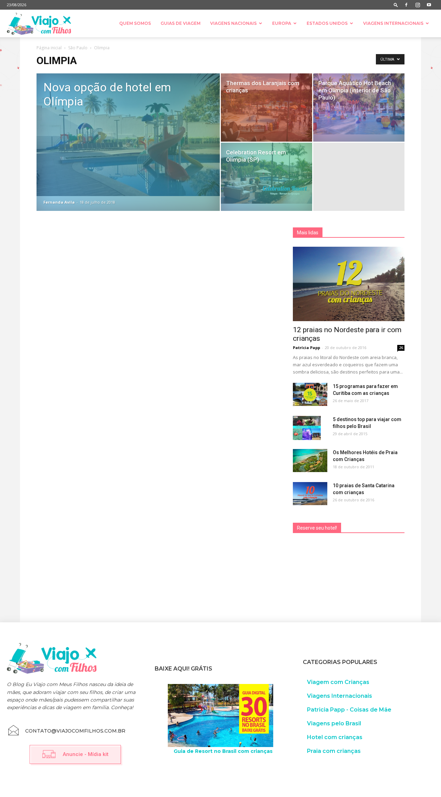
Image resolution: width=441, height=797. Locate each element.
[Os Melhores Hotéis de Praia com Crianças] (310, 460)
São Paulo (78, 48)
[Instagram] (417, 5)
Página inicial (49, 48)
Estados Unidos (327, 23)
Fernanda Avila (59, 202)
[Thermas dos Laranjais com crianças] (266, 107)
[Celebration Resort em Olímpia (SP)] (266, 173)
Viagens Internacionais (393, 23)
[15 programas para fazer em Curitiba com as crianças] (310, 394)
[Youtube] (429, 5)
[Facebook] (406, 5)
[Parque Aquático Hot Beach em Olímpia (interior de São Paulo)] (358, 103)
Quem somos (135, 23)
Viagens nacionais (233, 23)
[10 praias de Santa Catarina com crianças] (310, 493)
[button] (396, 4)
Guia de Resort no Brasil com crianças (223, 751)
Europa (281, 23)
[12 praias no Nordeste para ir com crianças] (348, 284)
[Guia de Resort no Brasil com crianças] (220, 715)
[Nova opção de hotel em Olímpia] (128, 134)
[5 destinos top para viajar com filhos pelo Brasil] (307, 428)
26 (401, 347)
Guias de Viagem (181, 23)
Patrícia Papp (306, 347)
